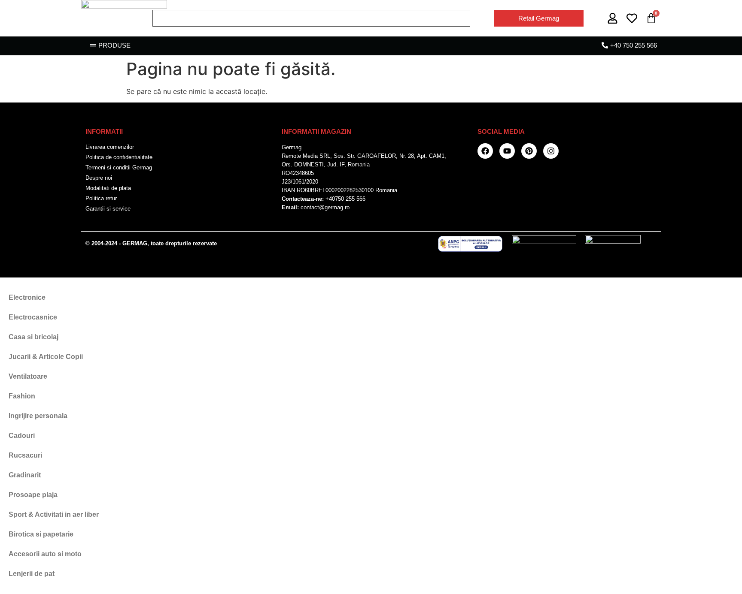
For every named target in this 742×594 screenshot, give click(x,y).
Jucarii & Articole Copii (46, 356)
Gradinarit (25, 475)
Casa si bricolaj (33, 337)
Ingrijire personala (38, 415)
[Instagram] (551, 151)
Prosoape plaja (33, 494)
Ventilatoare (28, 376)
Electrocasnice (33, 317)
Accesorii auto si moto (45, 554)
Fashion (22, 396)
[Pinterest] (529, 151)
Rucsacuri (25, 455)
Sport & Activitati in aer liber (54, 514)
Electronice (27, 297)
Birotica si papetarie (41, 534)
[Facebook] (485, 151)
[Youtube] (507, 151)
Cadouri (22, 435)
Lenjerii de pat (32, 573)
